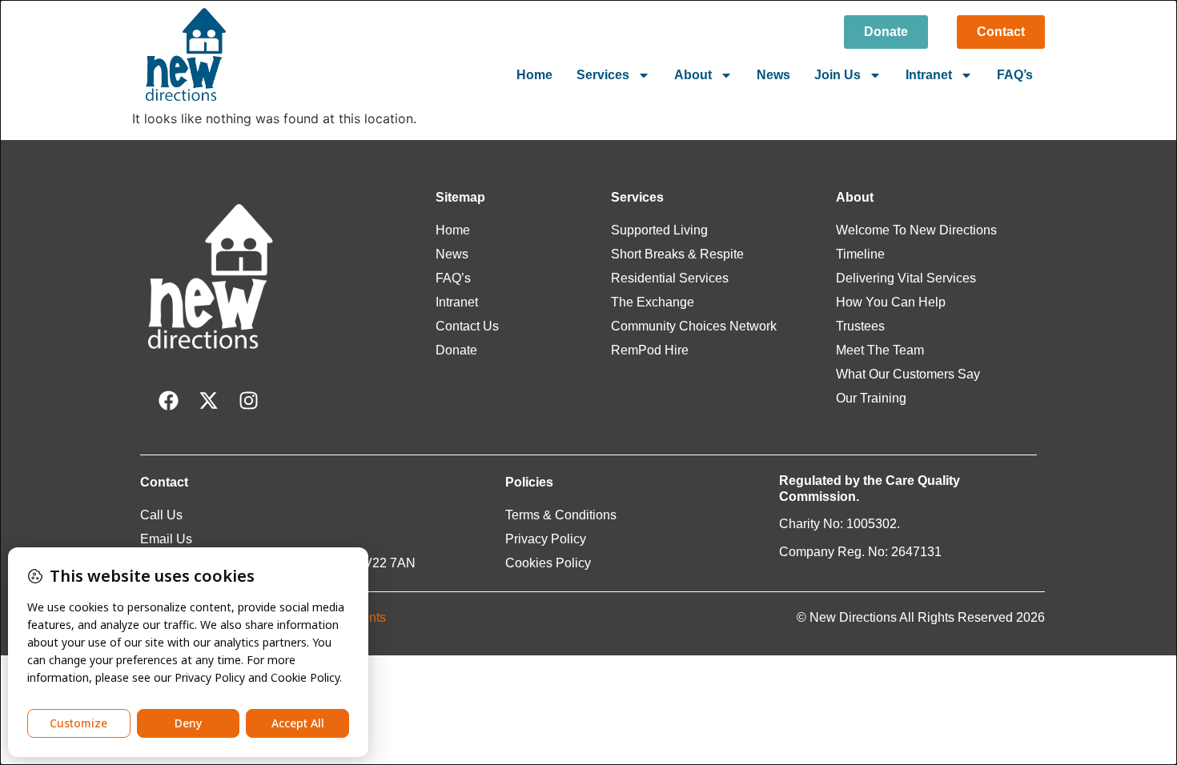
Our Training (871, 398)
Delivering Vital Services (906, 278)
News (773, 75)
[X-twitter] (208, 401)
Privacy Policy (545, 539)
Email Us (166, 539)
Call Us (161, 515)
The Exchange (652, 302)
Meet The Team (880, 350)
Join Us (837, 75)
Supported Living (659, 230)
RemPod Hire (650, 350)
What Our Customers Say (908, 374)
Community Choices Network (694, 326)
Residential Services (670, 278)
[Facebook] (168, 401)
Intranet (929, 75)
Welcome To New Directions (916, 230)
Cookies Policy (548, 563)
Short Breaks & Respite (677, 254)
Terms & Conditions (561, 515)
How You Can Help (891, 302)
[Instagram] (248, 401)
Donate (456, 350)
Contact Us (467, 326)
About (693, 75)
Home (534, 75)
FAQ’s (1015, 75)
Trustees (860, 326)
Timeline (860, 254)
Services (602, 75)
